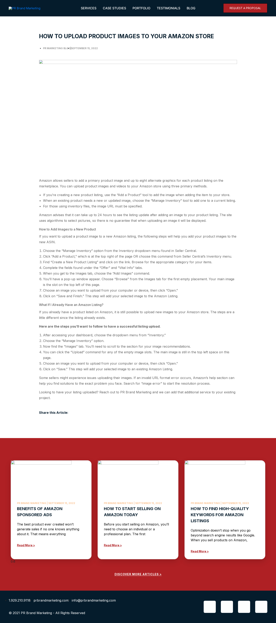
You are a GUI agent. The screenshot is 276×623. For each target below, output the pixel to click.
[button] (245, 8)
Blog (191, 8)
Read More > (26, 545)
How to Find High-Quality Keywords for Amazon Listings (220, 514)
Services (88, 8)
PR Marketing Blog (57, 48)
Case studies (114, 8)
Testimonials (168, 8)
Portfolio (141, 8)
